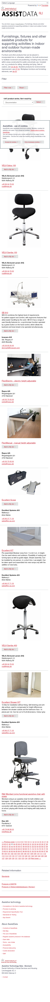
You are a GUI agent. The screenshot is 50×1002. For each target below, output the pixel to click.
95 (40, 851)
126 (45, 856)
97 (44, 851)
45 (17, 846)
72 (33, 849)
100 (5, 853)
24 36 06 (14, 67)
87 (21, 851)
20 (5, 844)
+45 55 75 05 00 (8, 399)
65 (17, 849)
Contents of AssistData (10, 928)
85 (17, 851)
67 (21, 849)
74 (37, 849)
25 (17, 844)
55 (40, 846)
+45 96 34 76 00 (8, 184)
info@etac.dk (6, 831)
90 (28, 851)
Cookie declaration (9, 951)
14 (38, 842)
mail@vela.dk (7, 186)
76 (42, 849)
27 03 (17, 69)
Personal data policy (9, 948)
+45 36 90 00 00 (8, 345)
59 (3, 849)
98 (47, 851)
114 (6, 856)
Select (38, 102)
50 (28, 846)
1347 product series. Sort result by (17, 98)
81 (7, 851)
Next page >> (36, 858)
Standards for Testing (9, 915)
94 (37, 851)
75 (40, 849)
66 (19, 849)
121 (29, 856)
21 (7, 844)
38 (47, 844)
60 (5, 849)
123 (35, 856)
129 (9, 858)
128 (6, 858)
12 (33, 842)
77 (44, 849)
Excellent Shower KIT (11, 702)
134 (26, 858)
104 (18, 853)
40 (5, 846)
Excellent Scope (9, 499)
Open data (6, 939)
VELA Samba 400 (9, 645)
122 (32, 856)
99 (3, 853)
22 (10, 844)
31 (31, 844)
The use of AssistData (10, 934)
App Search (6, 917)
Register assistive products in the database (16, 937)
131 (16, 858)
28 (24, 844)
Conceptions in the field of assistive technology (17, 906)
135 (29, 858)
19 (3, 844)
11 (31, 842)
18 (47, 842)
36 (42, 844)
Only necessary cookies (32, 142)
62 (10, 849)
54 (37, 846)
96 (42, 851)
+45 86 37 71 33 (8, 518)
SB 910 (5, 312)
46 (19, 846)
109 (34, 853)
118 (19, 856)
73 (35, 849)
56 (42, 846)
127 (3, 858)
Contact (5, 977)
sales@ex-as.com (8, 521)
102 (12, 853)
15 (40, 842)
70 (28, 849)
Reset (21, 87)
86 (19, 851)
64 (14, 849)
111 (41, 853)
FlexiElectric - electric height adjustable (19, 380)
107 (28, 853)
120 (26, 856)
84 (14, 851)
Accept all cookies (10, 142)
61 (7, 849)
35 (40, 844)
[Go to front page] (17, 14)
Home (12, 24)
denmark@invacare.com (11, 348)
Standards (5, 876)
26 (19, 844)
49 (26, 846)
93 (35, 851)
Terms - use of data (9, 942)
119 (22, 856)
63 (12, 849)
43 (12, 846)
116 (13, 856)
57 (44, 846)
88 (24, 851)
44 (14, 846)
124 (39, 856)
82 (10, 851)
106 (25, 853)
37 (44, 844)
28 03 (15, 71)
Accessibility (7, 945)
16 (42, 842)
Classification (19, 24)
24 (14, 844)
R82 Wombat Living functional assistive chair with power (23, 795)
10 (29, 842)
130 (13, 858)
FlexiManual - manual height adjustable (19, 442)
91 (31, 851)
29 (26, 844)
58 (47, 846)
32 (33, 844)
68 (24, 849)
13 (36, 842)
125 (42, 856)
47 (21, 846)
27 (21, 844)
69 (26, 849)
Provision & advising (9, 909)
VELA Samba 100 (9, 252)
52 (33, 846)
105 (21, 853)
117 (16, 856)
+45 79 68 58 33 (8, 829)
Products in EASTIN (9, 884)
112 (44, 853)
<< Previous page (8, 842)
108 (31, 853)
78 (47, 849)
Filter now (7, 87)
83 (12, 851)
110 (38, 853)
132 (19, 858)
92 (33, 851)
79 (3, 851)
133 (22, 858)
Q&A (4, 953)
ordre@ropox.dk (8, 402)
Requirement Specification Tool (13, 912)
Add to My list (9, 169)
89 (26, 851)
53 (35, 846)
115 (9, 856)
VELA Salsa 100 (9, 165)
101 (8, 853)
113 (3, 856)
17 (45, 842)
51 (31, 846)
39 (3, 846)
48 (24, 846)
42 (10, 846)
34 (37, 844)
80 (5, 851)
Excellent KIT (7, 550)
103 (15, 853)
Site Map (5, 931)
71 (31, 849)
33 (35, 844)
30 (28, 844)
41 (7, 846)
